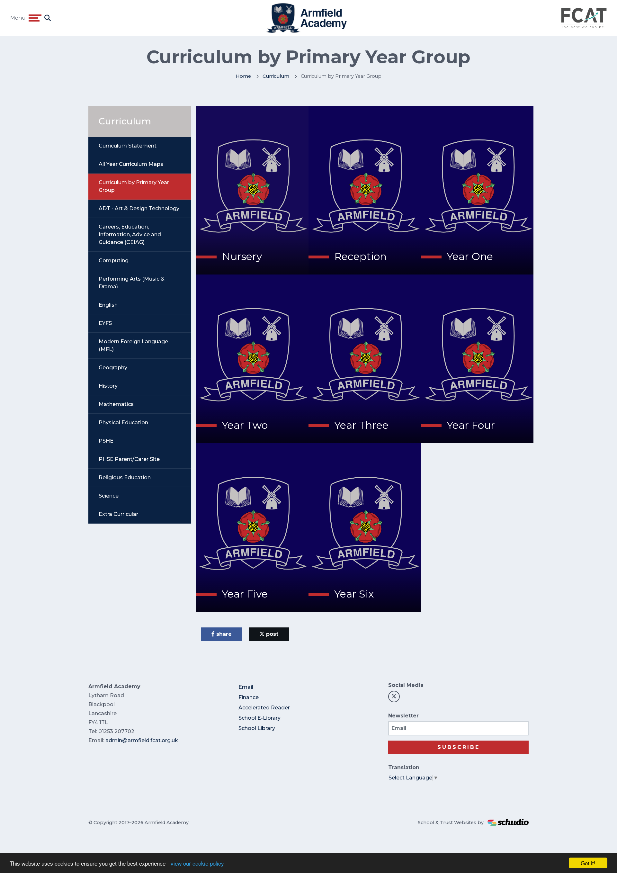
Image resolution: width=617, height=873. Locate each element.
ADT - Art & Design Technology (139, 208)
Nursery (242, 256)
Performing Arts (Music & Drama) (132, 283)
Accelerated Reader (264, 708)
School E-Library (259, 718)
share (223, 634)
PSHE (106, 441)
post (271, 634)
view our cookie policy (197, 863)
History (108, 386)
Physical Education (123, 422)
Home (243, 76)
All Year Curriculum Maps (131, 164)
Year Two (245, 425)
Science (109, 496)
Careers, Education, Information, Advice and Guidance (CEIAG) (130, 234)
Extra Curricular (118, 514)
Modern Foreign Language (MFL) (133, 345)
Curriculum (276, 76)
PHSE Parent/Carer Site (129, 459)
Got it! (588, 863)
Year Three (361, 425)
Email (245, 687)
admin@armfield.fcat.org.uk (141, 740)
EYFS (105, 323)
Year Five (245, 594)
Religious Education (125, 477)
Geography (113, 367)
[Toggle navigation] (35, 18)
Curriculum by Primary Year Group (134, 186)
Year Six (354, 594)
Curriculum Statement (127, 146)
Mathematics (116, 404)
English (108, 305)
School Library (256, 728)
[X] (394, 696)
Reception (360, 256)
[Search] (47, 18)
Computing (114, 260)
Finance (248, 697)
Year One (470, 256)
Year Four (471, 425)
